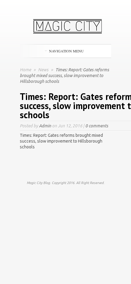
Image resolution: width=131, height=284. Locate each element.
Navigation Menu (66, 50)
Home (25, 69)
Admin (45, 125)
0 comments (96, 125)
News (43, 69)
